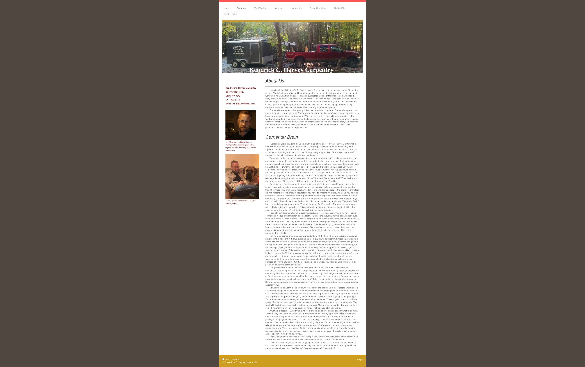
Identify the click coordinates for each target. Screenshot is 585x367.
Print (228, 359)
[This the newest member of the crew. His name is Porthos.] (242, 176)
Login (360, 359)
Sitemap (236, 359)
